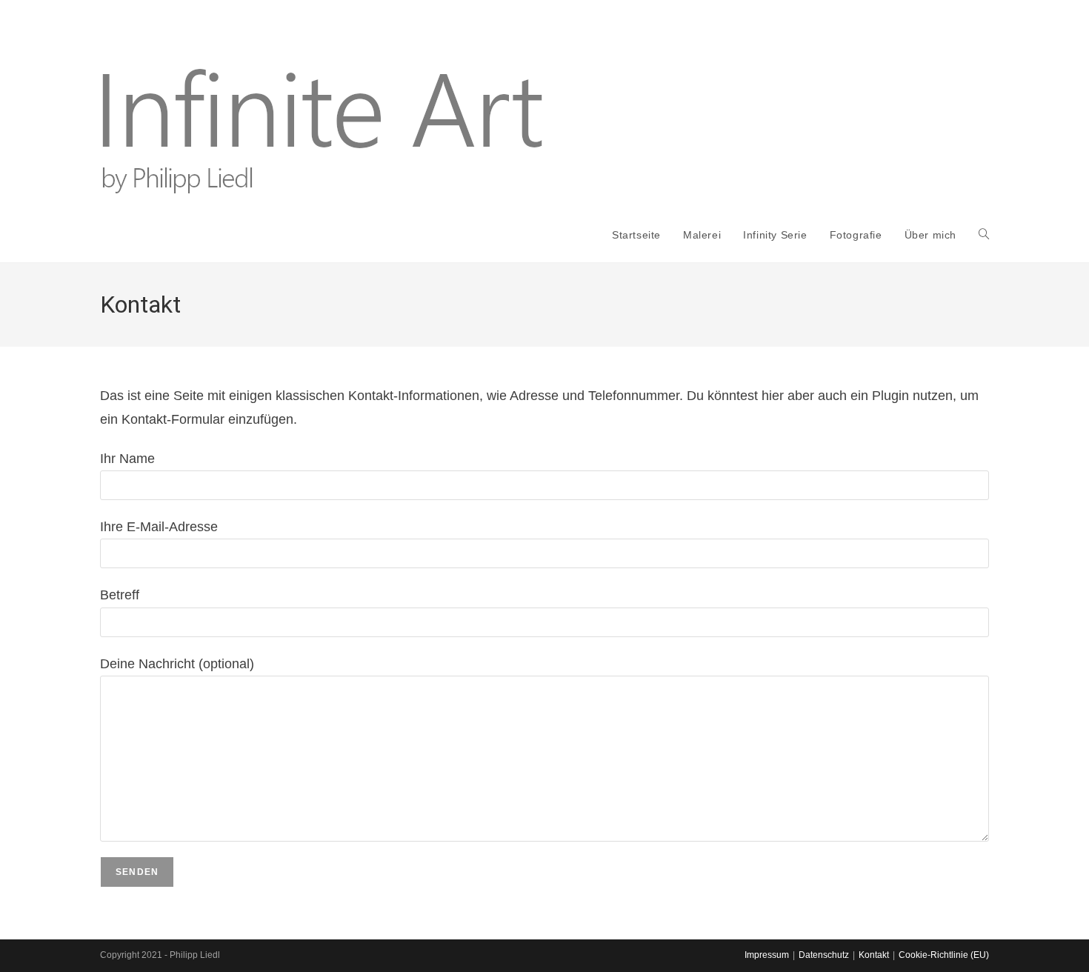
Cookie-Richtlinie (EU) (944, 955)
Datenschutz (824, 955)
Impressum (767, 955)
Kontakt (874, 955)
